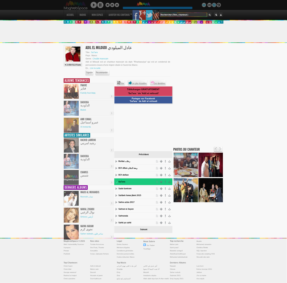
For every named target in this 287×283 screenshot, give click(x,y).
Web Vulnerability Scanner (74, 244)
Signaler (89, 72)
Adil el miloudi (95, 266)
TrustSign (147, 249)
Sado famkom (125, 188)
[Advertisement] (143, 33)
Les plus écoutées (139, 83)
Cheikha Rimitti (202, 247)
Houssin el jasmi (96, 275)
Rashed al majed (70, 275)
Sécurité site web (203, 257)
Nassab (173, 266)
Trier (122, 83)
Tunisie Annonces (97, 244)
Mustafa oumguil (176, 251)
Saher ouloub (175, 272)
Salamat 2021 (175, 275)
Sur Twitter (151, 245)
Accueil (70, 14)
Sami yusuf (174, 247)
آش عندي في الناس (150, 266)
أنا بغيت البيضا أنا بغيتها (151, 269)
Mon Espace (97, 14)
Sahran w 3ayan (126, 209)
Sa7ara (94, 52)
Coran (92, 254)
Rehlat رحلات (124, 161)
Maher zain (174, 244)
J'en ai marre (201, 275)
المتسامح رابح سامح (124, 279)
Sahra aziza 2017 (126, 202)
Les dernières (159, 83)
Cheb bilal (67, 269)
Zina (118, 275)
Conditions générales (125, 251)
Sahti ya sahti (124, 222)
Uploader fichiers (102, 254)
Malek (83, 110)
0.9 (140, 22)
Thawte (101, 247)
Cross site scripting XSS (205, 254)
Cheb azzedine (69, 279)
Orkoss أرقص (86, 217)
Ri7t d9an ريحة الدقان (128, 168)
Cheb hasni (68, 266)
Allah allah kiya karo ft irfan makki (156, 279)
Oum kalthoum (95, 279)
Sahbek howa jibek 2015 (129, 195)
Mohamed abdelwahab (179, 257)
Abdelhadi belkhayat (178, 254)
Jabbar (199, 272)
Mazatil (146, 272)
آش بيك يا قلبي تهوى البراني (127, 266)
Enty (118, 272)
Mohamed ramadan (203, 244)
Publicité (67, 254)
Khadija (120, 269)
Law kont (199, 266)
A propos (67, 247)
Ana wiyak (200, 279)
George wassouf (70, 272)
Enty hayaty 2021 (177, 279)
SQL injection (201, 251)
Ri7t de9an (123, 175)
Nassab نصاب (86, 197)
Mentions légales (123, 247)
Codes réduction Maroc (126, 257)
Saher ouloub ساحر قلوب (91, 234)
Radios (83, 14)
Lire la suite (95, 68)
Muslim (199, 241)
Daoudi (93, 272)
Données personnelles (125, 254)
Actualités (94, 251)
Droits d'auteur (122, 244)
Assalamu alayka (149, 275)
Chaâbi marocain (100, 59)
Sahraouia (123, 216)
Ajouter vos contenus (119, 14)
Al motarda (85, 127)
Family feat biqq (87, 93)
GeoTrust (93, 247)
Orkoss (172, 269)
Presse (66, 251)
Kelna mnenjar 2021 (204, 269)
